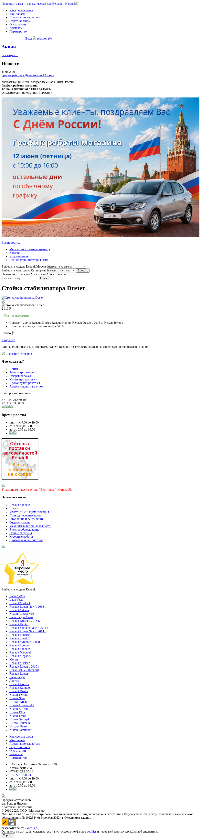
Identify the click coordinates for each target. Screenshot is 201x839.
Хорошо (7, 835)
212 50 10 (14, 399)
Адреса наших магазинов (26, 386)
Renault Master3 (19, 603)
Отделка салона (19, 522)
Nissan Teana (17, 715)
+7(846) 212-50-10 (21, 771)
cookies (91, 831)
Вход (28, 38)
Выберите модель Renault (19, 589)
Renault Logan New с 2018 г (27, 606)
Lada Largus (17, 677)
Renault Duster (18, 691)
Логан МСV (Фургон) (24, 670)
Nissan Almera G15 (21, 705)
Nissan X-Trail (18, 708)
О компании (17, 24)
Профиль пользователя (24, 17)
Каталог (14, 252)
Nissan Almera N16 (21, 613)
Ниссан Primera (19, 723)
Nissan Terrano (18, 694)
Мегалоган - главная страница (29, 249)
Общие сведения (20, 533)
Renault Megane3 (20, 652)
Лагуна (14, 680)
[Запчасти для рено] (14, 433)
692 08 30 (13, 403)
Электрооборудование (24, 529)
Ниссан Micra (18, 701)
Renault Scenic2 (19, 638)
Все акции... (10, 55)
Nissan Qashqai (19, 719)
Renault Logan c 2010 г (24, 666)
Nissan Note (17, 698)
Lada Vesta (16, 599)
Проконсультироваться (24, 383)
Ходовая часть (18, 256)
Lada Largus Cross (21, 617)
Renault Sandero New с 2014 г (28, 627)
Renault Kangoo (19, 687)
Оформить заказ (20, 376)
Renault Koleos (19, 684)
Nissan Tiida (17, 712)
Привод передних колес (25, 515)
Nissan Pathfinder (20, 730)
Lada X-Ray (17, 596)
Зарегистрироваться (22, 372)
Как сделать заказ (21, 10)
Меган (13, 659)
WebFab (32, 828)
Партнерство (18, 31)
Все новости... (11, 242)
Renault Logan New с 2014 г (27, 631)
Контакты (16, 28)
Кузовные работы (21, 536)
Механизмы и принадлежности (30, 526)
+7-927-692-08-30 (20, 775)
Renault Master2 (19, 663)
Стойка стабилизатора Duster (28, 259)
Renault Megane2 (20, 656)
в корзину (8, 340)
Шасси (13, 508)
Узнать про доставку (23, 379)
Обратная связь (19, 21)
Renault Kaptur (18, 624)
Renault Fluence (19, 634)
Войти (13, 368)
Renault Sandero (19, 504)
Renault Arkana (19, 610)
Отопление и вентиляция (26, 519)
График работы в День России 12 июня (28, 75)
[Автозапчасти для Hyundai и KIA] (3, 547)
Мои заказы (17, 13)
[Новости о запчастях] (11, 433)
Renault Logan (18, 673)
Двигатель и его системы (26, 540)
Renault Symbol (19, 645)
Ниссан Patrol (18, 726)
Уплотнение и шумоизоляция (29, 512)
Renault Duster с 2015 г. (24, 620)
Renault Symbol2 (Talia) (24, 641)
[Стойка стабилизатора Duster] (23, 297)
